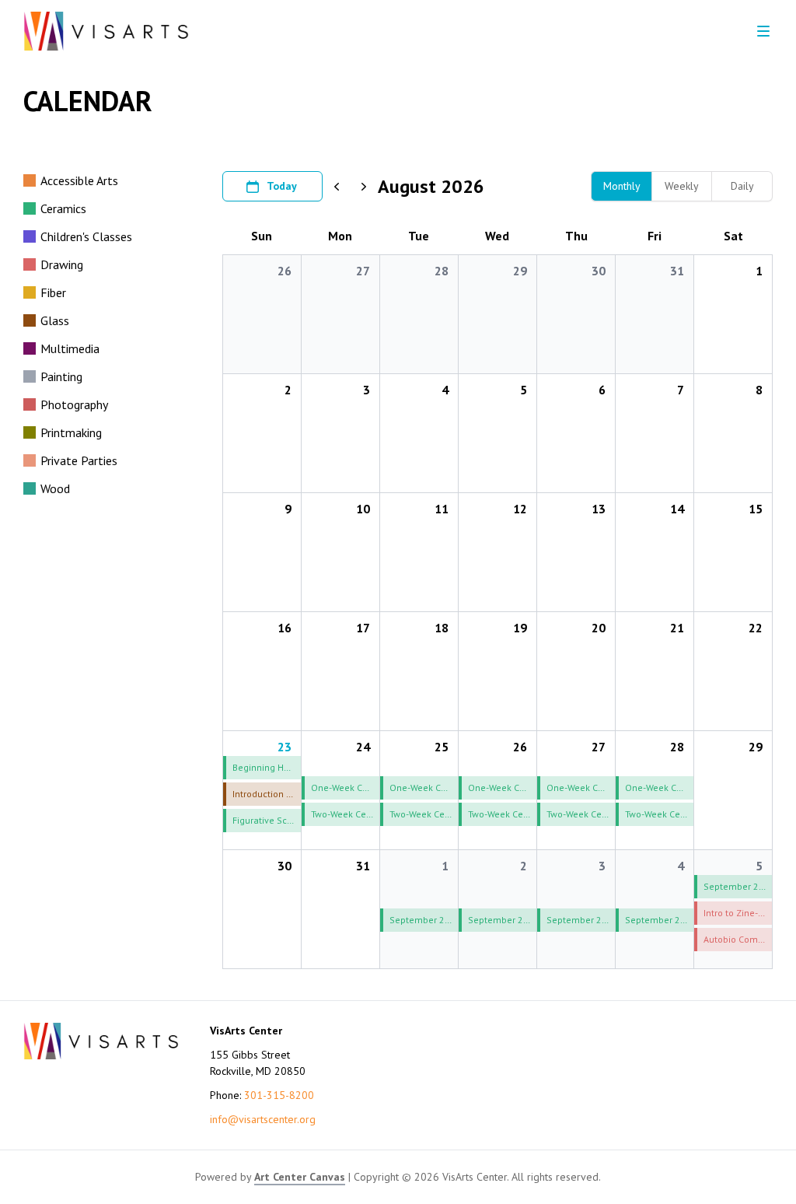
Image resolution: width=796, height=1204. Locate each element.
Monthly (622, 186)
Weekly (682, 186)
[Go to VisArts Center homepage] (106, 31)
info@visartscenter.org (263, 1119)
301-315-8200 (279, 1095)
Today (282, 186)
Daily (742, 186)
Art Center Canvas (299, 1177)
